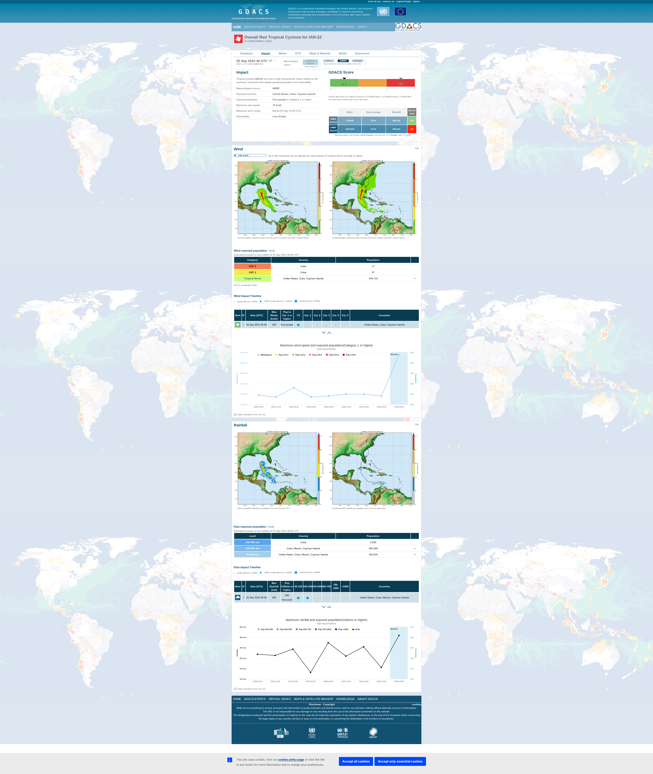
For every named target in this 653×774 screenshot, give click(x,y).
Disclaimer (315, 704)
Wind (350, 112)
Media (343, 53)
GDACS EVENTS (255, 26)
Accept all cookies (356, 761)
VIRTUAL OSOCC (280, 26)
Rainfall (396, 112)
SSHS (254, 285)
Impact (265, 53)
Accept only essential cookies (400, 761)
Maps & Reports (319, 53)
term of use (374, 1)
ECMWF (358, 61)
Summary (246, 53)
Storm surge (373, 112)
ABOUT (362, 26)
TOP (417, 148)
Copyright (329, 704)
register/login (403, 1)
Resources (362, 53)
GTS (298, 53)
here (365, 100)
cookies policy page (291, 759)
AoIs (272, 250)
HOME (237, 26)
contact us (389, 1)
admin (416, 1)
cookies (416, 704)
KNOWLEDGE (345, 26)
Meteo (283, 53)
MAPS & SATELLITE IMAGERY (314, 26)
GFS (328, 61)
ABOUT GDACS (367, 699)
